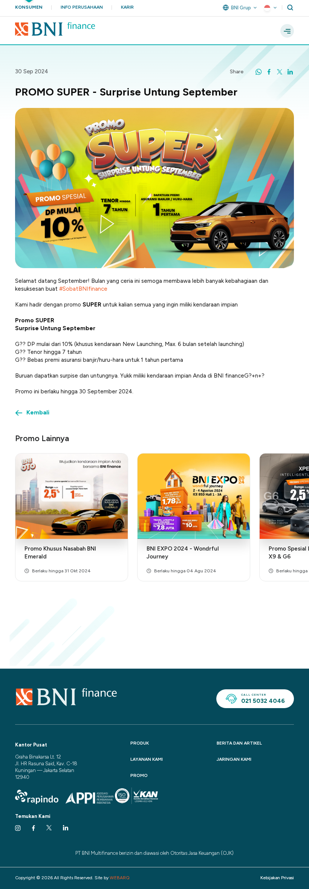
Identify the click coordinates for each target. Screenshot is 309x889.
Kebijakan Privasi (277, 877)
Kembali (37, 412)
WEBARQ (120, 877)
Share (236, 71)
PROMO (139, 775)
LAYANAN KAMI (146, 759)
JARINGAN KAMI (234, 759)
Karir (127, 7)
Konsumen (29, 7)
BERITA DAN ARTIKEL (239, 743)
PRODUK (139, 743)
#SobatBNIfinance (83, 288)
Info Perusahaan (82, 7)
